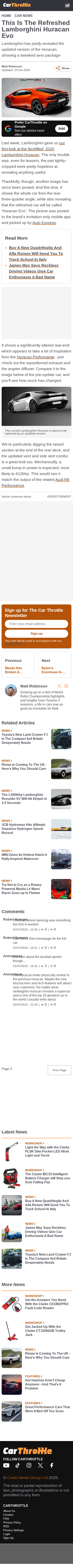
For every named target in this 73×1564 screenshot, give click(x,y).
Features (32, 1376)
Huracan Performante (35, 357)
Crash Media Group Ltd (27, 1478)
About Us (9, 1510)
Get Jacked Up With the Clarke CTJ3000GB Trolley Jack (45, 1331)
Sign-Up (8, 1537)
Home (6, 15)
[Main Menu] (67, 5)
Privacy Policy (13, 643)
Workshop (33, 1143)
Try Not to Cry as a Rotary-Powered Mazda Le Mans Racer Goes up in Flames (22, 889)
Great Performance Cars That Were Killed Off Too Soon (47, 1409)
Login (6, 1534)
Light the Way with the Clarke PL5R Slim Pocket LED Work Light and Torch (47, 1151)
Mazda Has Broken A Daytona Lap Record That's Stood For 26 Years (16, 670)
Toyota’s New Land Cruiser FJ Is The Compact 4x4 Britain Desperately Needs (25, 738)
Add (61, 128)
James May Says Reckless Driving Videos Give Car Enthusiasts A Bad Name (34, 271)
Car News (24, 15)
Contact (8, 1514)
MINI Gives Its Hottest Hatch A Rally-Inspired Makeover (24, 857)
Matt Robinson (12, 66)
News (6, 730)
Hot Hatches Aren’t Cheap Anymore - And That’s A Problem (45, 1384)
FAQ (6, 1518)
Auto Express (44, 223)
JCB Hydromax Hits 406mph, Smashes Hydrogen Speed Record (24, 829)
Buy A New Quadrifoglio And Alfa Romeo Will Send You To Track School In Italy (36, 254)
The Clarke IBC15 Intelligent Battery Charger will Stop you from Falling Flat (47, 1178)
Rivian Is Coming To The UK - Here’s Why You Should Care (24, 766)
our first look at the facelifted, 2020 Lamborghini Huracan (33, 149)
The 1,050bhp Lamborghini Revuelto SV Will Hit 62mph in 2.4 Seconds (24, 799)
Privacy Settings (13, 1530)
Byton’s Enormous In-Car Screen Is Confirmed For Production (55, 670)
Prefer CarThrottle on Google (31, 124)
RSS (6, 1526)
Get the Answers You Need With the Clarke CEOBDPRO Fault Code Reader (46, 1304)
